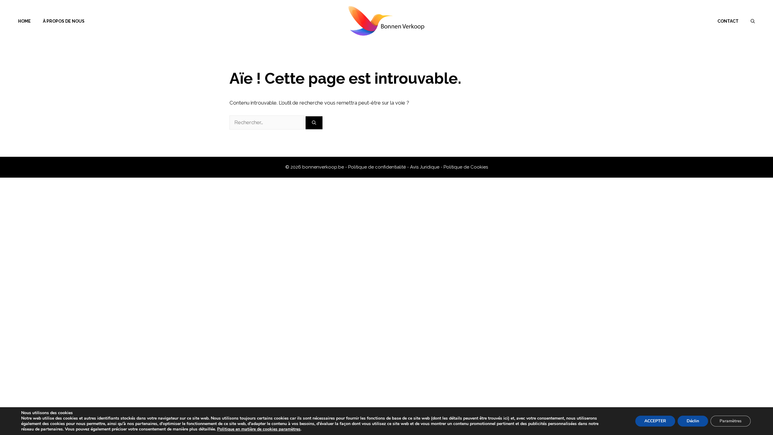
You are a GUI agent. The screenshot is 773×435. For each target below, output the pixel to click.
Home (24, 21)
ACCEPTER (655, 421)
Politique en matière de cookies (248, 429)
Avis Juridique (425, 167)
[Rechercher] (314, 122)
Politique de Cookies (466, 167)
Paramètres (731, 421)
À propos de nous (64, 21)
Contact (728, 21)
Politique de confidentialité (377, 167)
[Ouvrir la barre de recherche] (753, 21)
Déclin (693, 421)
